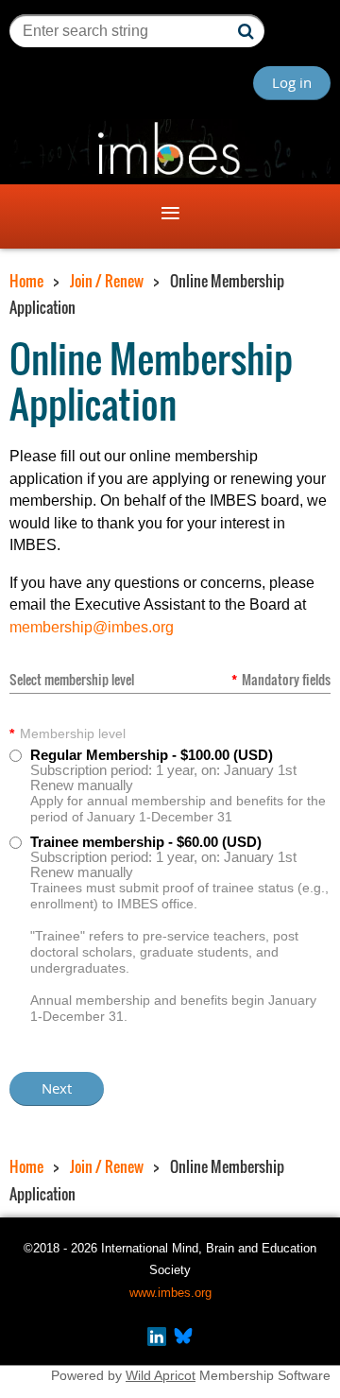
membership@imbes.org (91, 627)
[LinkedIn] (156, 1341)
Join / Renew (107, 280)
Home (26, 280)
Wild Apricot (161, 1375)
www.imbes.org (170, 1293)
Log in (292, 82)
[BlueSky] (183, 1341)
